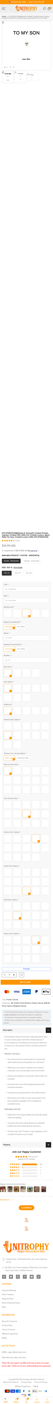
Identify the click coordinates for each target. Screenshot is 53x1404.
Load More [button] (26, 1208)
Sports (9, 1006)
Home (4, 16)
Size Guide (18, 568)
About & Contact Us (9, 1321)
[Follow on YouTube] (31, 1277)
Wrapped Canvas (19, 1006)
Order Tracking (7, 1294)
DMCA (4, 1338)
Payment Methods (9, 1290)
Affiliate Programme (10, 1334)
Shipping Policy (8, 1299)
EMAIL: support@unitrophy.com (14, 1352)
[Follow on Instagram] (18, 1277)
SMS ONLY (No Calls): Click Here (14, 1358)
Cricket (16, 1003)
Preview (26, 969)
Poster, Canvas (12, 1000)
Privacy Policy (7, 1325)
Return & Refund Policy (11, 1303)
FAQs (4, 1307)
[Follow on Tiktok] (38, 1277)
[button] (7, 541)
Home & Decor (25, 1003)
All (12, 1003)
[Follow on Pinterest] (25, 1277)
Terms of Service (8, 1330)
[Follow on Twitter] (11, 1277)
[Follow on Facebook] (4, 1277)
